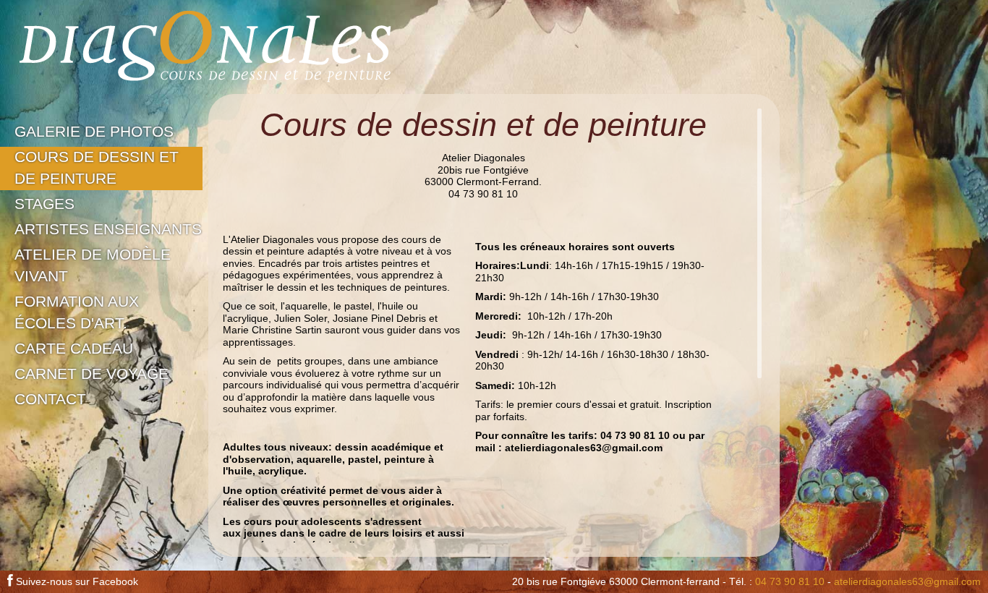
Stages (44, 204)
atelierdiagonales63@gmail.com (907, 581)
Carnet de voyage (91, 374)
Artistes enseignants (108, 229)
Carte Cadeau (73, 348)
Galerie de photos (94, 131)
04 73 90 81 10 (790, 581)
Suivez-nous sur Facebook (75, 581)
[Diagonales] (205, 46)
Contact (50, 399)
